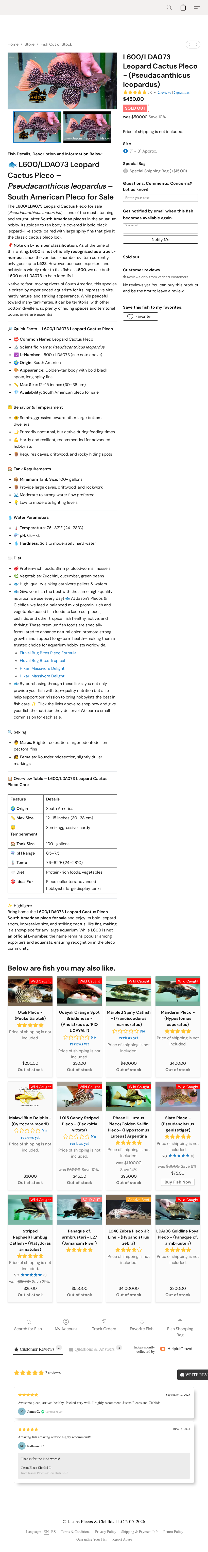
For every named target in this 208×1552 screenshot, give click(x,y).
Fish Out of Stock (56, 44)
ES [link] (53, 1531)
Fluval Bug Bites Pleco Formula (48, 653)
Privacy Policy (105, 1531)
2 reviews (164, 92)
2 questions (181, 92)
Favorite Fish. (142, 1328)
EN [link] (46, 1531)
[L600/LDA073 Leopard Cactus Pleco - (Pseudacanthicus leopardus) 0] (37, 127)
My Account (66, 1328)
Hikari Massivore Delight (42, 668)
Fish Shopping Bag (180, 1332)
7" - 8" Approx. (143, 151)
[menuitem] (189, 44)
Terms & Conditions (75, 1531)
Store (29, 44)
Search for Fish (28, 1328)
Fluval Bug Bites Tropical (42, 660)
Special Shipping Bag (158, 171)
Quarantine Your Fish (91, 1539)
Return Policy (173, 1531)
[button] (169, 7)
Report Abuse (122, 1539)
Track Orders (104, 1328)
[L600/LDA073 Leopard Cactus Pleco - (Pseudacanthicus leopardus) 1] (87, 127)
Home (13, 44)
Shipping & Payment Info (139, 1531)
